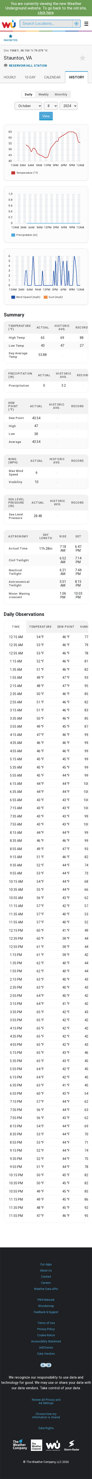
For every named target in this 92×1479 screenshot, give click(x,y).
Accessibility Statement (46, 1341)
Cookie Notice (46, 1335)
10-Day (30, 77)
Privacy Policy (46, 1329)
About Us (46, 1270)
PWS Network (46, 1300)
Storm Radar (71, 1445)
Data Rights (46, 1428)
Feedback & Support (46, 1312)
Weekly (43, 94)
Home (9, 23)
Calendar (52, 77)
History (76, 77)
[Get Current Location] (76, 23)
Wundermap (46, 1306)
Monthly (61, 94)
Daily (28, 94)
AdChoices (46, 1347)
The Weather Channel (36, 1445)
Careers (46, 1282)
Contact (46, 1276)
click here (46, 12)
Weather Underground (53, 1445)
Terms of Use (46, 1323)
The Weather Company (20, 1445)
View (46, 116)
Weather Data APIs (46, 1289)
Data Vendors (46, 1353)
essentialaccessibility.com (46, 1365)
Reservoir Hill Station (28, 65)
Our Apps (46, 1264)
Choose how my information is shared (46, 1415)
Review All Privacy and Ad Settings (46, 1401)
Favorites (10, 40)
